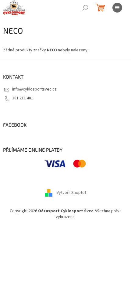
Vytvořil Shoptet (71, 193)
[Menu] (117, 8)
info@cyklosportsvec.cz (34, 89)
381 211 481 (22, 98)
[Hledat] (85, 8)
